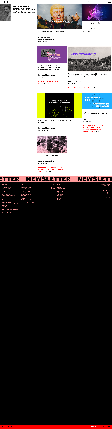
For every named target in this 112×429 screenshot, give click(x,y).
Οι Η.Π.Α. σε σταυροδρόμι (27, 202)
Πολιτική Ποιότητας (60, 199)
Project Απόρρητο (6, 187)
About (58, 185)
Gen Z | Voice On (6, 188)
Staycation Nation (6, 202)
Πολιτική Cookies (8, 427)
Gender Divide (5, 201)
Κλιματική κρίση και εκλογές (9, 192)
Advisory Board (61, 188)
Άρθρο (46, 83)
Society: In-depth (6, 191)
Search (90, 2)
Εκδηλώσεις (54, 192)
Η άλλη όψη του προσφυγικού (28, 192)
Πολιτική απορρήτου (60, 196)
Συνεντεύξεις (54, 190)
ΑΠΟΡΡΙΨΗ (106, 427)
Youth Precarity (5, 198)
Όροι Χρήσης (60, 201)
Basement (59, 187)
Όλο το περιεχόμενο (60, 193)
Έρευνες (53, 185)
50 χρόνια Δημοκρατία (7, 199)
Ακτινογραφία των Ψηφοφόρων (10, 209)
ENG (107, 197)
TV (51, 187)
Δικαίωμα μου (24, 195)
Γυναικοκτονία (24, 185)
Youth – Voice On (6, 194)
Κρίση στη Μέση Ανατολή (27, 203)
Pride (22, 190)
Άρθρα (52, 191)
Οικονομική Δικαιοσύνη (7, 190)
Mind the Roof (5, 197)
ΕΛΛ (109, 197)
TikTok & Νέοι (5, 206)
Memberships (60, 191)
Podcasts (53, 188)
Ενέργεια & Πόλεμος (26, 187)
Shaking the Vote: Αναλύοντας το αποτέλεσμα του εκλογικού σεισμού (51, 169)
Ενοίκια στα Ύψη (6, 185)
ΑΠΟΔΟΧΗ (93, 427)
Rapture (3, 210)
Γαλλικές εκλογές (25, 188)
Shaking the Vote (25, 191)
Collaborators (60, 190)
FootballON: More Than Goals (80, 88)
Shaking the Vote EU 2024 (27, 201)
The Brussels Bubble (26, 194)
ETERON (5, 2)
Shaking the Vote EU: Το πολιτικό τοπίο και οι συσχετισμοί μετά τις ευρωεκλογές (93, 128)
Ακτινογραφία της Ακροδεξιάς (9, 195)
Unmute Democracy (6, 212)
